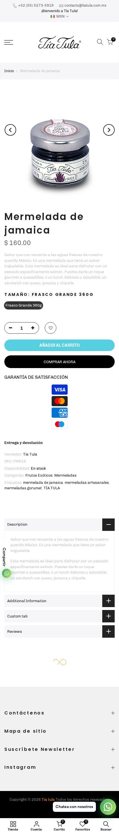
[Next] (109, 130)
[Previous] (10, 130)
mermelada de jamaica (43, 482)
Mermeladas (65, 475)
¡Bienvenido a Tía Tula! (59, 11)
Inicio (9, 71)
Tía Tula (30, 454)
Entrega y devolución (23, 443)
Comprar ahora (59, 362)
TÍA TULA (52, 488)
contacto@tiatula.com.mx (85, 5)
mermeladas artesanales (87, 482)
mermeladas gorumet (23, 488)
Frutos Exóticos (39, 475)
